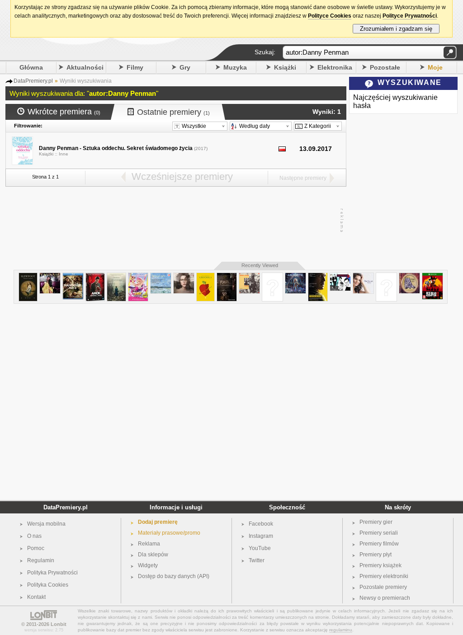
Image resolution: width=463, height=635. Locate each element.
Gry (185, 67)
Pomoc (35, 548)
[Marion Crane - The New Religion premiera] (272, 276)
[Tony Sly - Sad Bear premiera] (409, 276)
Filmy (135, 67)
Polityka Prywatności (52, 572)
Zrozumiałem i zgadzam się (396, 28)
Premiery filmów (379, 544)
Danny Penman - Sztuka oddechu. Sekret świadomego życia (116, 148)
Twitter (257, 560)
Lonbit (58, 624)
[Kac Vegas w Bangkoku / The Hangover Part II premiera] (73, 276)
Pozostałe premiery (383, 587)
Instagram (261, 536)
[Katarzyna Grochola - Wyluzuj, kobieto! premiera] (205, 276)
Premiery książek (380, 565)
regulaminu (340, 629)
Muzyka (235, 67)
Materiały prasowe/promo (169, 533)
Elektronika (334, 67)
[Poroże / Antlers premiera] (227, 276)
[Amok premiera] (95, 276)
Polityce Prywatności (410, 16)
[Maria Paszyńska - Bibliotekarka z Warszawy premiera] (116, 276)
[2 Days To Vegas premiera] (386, 276)
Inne (63, 153)
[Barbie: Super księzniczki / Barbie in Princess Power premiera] (138, 276)
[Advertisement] (173, 220)
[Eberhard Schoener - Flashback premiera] (249, 276)
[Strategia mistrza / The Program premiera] (318, 276)
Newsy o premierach (384, 598)
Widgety (148, 565)
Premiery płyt (375, 554)
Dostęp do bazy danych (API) (173, 576)
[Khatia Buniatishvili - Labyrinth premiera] (183, 276)
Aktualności (85, 67)
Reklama (149, 544)
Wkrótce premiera (64, 111)
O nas (34, 536)
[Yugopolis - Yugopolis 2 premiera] (340, 276)
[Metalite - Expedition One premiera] (295, 276)
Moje (435, 67)
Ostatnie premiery (173, 112)
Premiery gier (375, 522)
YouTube (260, 548)
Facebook (261, 524)
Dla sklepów (153, 554)
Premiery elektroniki (383, 576)
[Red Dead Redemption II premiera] (432, 276)
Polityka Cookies (47, 585)
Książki (285, 67)
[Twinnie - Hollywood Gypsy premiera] (50, 276)
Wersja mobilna (46, 524)
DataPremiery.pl (65, 507)
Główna (31, 67)
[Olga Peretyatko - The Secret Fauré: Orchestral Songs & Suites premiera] (160, 276)
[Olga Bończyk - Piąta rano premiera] (363, 276)
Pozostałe (385, 67)
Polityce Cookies (329, 16)
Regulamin (40, 560)
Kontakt (36, 597)
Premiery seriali (378, 533)
